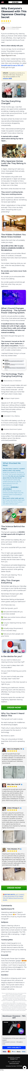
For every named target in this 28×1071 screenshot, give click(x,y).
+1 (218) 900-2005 (15, 1061)
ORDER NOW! (14, 888)
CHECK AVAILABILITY (14, 1047)
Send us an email (14, 1063)
